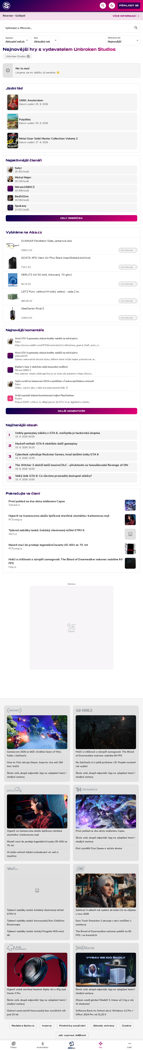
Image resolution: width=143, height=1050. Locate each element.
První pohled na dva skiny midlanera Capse (37, 501)
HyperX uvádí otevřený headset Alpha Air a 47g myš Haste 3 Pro (36, 991)
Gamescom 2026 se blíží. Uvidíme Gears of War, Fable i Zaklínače (34, 754)
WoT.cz (13, 534)
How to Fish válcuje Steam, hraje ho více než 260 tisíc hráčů (35, 764)
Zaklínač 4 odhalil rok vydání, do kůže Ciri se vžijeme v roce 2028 (106, 912)
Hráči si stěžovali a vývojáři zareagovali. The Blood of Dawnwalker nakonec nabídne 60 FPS (66, 561)
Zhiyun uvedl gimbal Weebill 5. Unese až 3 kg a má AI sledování (105, 1002)
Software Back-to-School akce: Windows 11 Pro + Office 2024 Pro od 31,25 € (105, 1013)
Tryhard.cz (14, 505)
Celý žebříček (71, 218)
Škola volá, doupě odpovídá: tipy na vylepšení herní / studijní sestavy (36, 775)
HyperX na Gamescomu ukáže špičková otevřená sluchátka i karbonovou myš (59, 516)
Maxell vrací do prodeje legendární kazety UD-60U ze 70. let (48, 545)
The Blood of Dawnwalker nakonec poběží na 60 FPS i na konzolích (103, 933)
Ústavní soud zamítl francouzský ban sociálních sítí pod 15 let (36, 1013)
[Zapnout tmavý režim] (112, 5)
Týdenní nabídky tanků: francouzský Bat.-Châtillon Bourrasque (35, 923)
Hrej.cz (12, 567)
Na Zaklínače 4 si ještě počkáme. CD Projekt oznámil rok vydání (106, 764)
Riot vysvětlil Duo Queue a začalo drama (99, 848)
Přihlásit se (129, 5)
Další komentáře (71, 411)
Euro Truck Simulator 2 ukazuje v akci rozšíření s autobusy (103, 923)
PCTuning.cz (15, 519)
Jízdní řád (14, 88)
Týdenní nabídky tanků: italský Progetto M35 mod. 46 (35, 933)
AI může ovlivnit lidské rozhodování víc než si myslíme (33, 854)
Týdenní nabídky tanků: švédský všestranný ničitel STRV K (47, 530)
